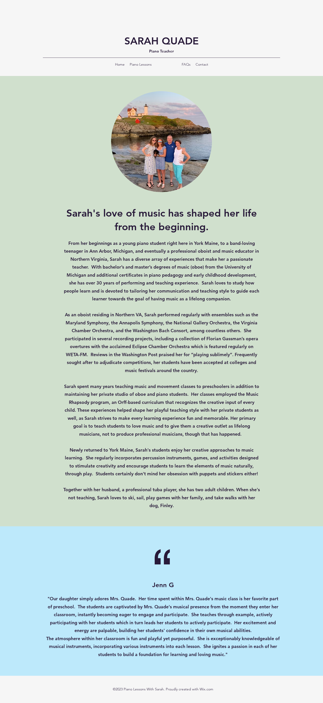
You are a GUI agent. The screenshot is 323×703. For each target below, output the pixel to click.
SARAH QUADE (161, 41)
